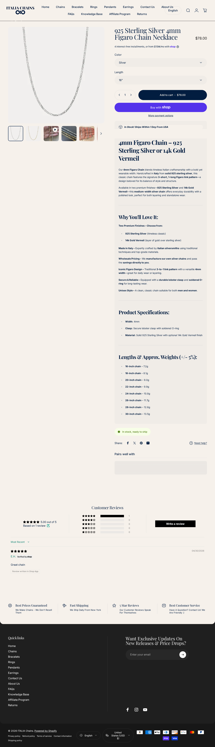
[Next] (95, 80)
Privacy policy (14, 736)
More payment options (160, 115)
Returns (12, 705)
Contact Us (15, 678)
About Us (14, 683)
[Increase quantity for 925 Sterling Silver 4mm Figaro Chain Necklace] (132, 95)
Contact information (63, 736)
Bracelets (14, 656)
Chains (12, 651)
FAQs (11, 689)
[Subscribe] (182, 654)
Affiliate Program (18, 700)
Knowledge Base (18, 694)
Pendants (14, 667)
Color (118, 54)
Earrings (13, 673)
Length (119, 72)
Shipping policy (15, 740)
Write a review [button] (175, 523)
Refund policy (28, 736)
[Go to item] (15, 133)
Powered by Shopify (45, 730)
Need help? (200, 443)
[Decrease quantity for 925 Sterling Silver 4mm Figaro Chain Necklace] (118, 95)
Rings (11, 662)
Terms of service (44, 736)
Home (12, 646)
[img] (19, 551)
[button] (89, 516)
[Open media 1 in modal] (56, 75)
